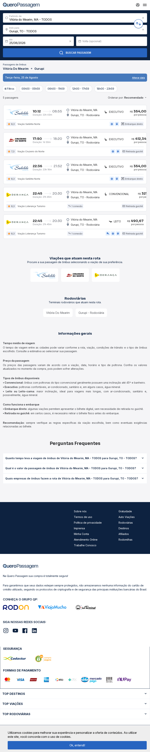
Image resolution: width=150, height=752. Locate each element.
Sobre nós (80, 511)
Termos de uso (83, 516)
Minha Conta (81, 533)
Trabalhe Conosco (85, 545)
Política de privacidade (88, 522)
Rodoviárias (126, 522)
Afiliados (124, 533)
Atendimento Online (86, 539)
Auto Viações (127, 516)
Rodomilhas (125, 539)
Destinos (124, 528)
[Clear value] (70, 41)
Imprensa (79, 528)
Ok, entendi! (77, 745)
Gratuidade (125, 511)
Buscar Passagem (78, 52)
